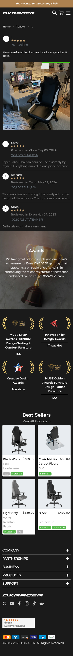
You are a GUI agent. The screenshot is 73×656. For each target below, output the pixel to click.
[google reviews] (18, 622)
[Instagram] (28, 603)
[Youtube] (13, 603)
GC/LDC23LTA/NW (23, 187)
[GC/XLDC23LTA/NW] (18, 440)
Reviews (20, 26)
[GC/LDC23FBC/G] (18, 494)
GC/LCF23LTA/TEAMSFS (26, 219)
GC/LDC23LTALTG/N (24, 155)
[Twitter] (6, 603)
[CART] (61, 13)
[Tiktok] (36, 603)
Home (7, 26)
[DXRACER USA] (27, 13)
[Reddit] (43, 603)
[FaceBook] (21, 603)
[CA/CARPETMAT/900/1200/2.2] (54, 440)
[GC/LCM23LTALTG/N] (54, 494)
